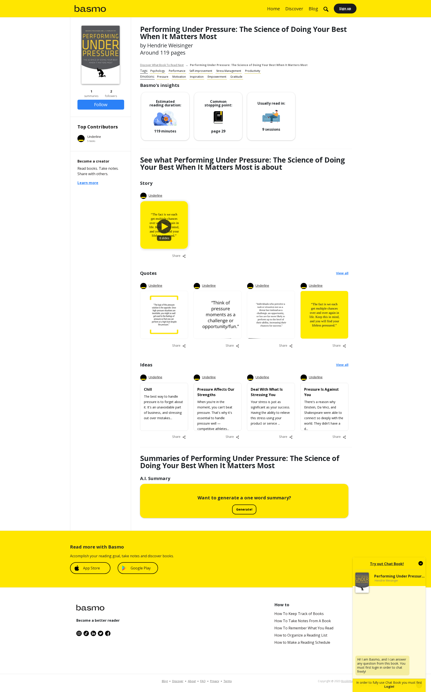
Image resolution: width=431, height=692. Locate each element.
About (192, 681)
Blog (313, 9)
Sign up (345, 8)
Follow (101, 104)
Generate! (244, 509)
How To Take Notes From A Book (302, 620)
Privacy (214, 681)
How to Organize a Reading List (300, 635)
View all (342, 273)
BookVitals (348, 681)
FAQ (203, 681)
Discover (294, 9)
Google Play (141, 568)
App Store (91, 568)
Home (273, 9)
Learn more (87, 182)
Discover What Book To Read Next (162, 65)
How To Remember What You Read (303, 628)
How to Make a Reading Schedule (302, 642)
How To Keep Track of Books (299, 613)
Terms (228, 681)
